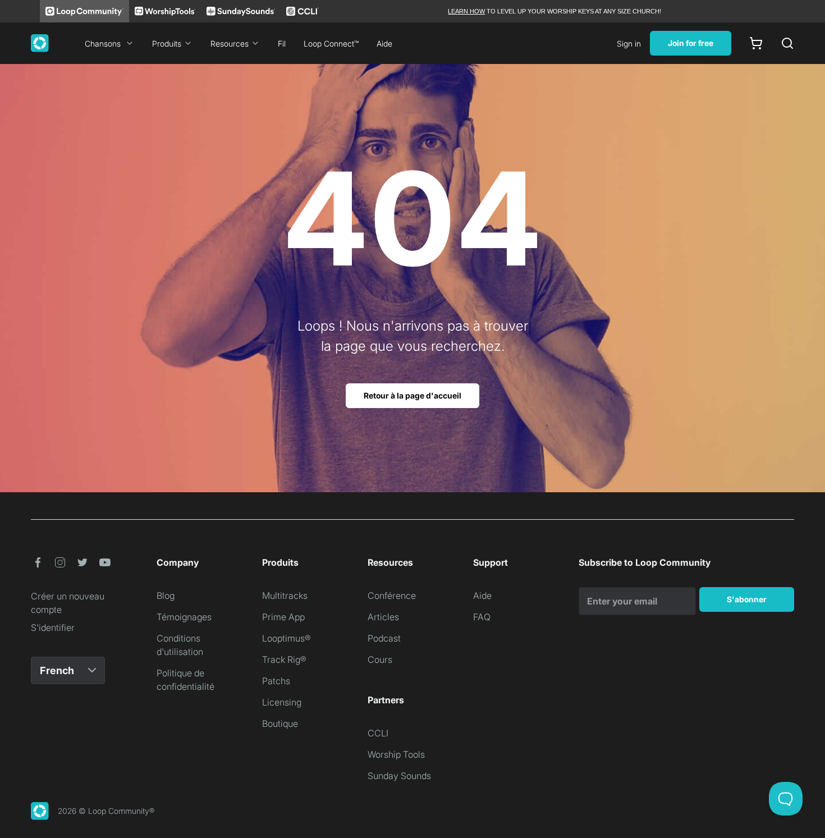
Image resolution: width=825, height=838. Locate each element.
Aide (384, 43)
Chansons (103, 43)
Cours (380, 659)
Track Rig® (284, 659)
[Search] (787, 43)
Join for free (690, 43)
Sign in (629, 43)
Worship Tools (396, 754)
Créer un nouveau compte (67, 602)
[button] (37, 562)
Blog (166, 595)
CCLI (378, 733)
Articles (383, 616)
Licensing (281, 702)
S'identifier (53, 627)
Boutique (280, 723)
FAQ (482, 616)
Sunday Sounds (399, 775)
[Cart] (756, 43)
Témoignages (184, 616)
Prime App (283, 616)
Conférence (392, 595)
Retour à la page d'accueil (412, 395)
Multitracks (285, 595)
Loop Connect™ (331, 43)
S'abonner (747, 599)
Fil (282, 43)
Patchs (276, 680)
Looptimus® (286, 638)
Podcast (384, 638)
